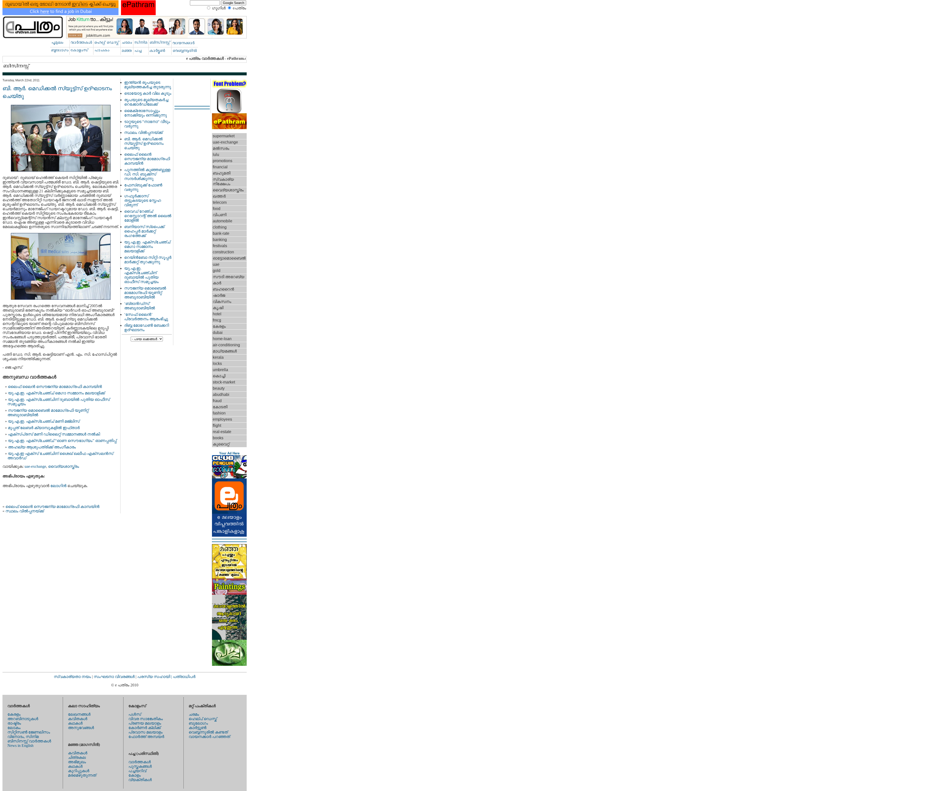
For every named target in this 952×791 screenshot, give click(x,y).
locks (217, 363)
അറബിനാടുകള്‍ (22, 719)
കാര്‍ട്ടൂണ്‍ (197, 728)
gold (216, 270)
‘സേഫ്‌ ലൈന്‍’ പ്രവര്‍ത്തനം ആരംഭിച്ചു (146, 316)
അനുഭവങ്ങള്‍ (81, 728)
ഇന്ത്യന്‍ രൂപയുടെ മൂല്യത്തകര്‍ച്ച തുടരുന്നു (147, 84)
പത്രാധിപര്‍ (184, 676)
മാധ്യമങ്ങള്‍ (225, 351)
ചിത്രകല (77, 757)
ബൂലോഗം (198, 723)
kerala (218, 357)
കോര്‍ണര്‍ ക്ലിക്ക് (144, 728)
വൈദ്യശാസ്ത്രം (63, 466)
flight (217, 425)
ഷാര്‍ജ (219, 295)
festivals (220, 246)
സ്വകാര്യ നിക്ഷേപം (223, 181)
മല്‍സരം (221, 148)
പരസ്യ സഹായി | (155, 676)
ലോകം (14, 728)
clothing (220, 227)
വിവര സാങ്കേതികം (145, 719)
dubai (218, 332)
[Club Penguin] (229, 477)
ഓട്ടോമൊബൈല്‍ (229, 258)
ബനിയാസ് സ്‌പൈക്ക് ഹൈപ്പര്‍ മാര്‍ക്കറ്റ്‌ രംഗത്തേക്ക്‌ (144, 231)
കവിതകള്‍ (77, 719)
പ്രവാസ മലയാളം (145, 732)
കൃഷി (218, 308)
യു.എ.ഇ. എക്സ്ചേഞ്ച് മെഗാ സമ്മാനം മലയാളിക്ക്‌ (56, 393)
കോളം (134, 775)
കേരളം (219, 326)
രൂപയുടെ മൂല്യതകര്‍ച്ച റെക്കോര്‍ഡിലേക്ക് (146, 102)
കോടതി (220, 407)
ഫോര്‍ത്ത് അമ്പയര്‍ (146, 736)
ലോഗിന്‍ (58, 486)
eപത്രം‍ (239, 8)
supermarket (224, 136)
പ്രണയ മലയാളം (144, 723)
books (218, 438)
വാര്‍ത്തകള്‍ (139, 762)
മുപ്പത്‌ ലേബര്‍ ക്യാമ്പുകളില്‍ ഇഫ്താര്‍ (44, 428)
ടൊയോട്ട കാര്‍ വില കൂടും (147, 93)
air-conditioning (226, 345)
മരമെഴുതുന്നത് (82, 775)
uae (216, 264)
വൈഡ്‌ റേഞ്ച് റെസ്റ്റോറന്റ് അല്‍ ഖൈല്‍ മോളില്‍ (147, 215)
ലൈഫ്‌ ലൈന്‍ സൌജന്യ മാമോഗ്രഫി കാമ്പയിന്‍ (55, 386)
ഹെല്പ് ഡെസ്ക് (203, 719)
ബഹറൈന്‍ (223, 289)
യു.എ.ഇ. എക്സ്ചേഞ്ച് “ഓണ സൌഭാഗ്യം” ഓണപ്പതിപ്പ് (62, 441)
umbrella (220, 370)
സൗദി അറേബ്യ (228, 277)
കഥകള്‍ (75, 723)
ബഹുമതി (221, 173)
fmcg (217, 320)
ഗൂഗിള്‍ (219, 8)
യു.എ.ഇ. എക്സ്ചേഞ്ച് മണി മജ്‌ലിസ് (44, 421)
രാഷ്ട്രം (14, 723)
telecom (220, 202)
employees (222, 419)
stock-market (224, 382)
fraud (217, 401)
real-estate (222, 432)
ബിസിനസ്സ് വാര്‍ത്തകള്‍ (29, 741)
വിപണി (219, 215)
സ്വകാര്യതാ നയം (72, 676)
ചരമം (194, 714)
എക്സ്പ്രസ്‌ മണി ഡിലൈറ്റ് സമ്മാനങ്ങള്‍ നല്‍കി (54, 434)
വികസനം (222, 301)
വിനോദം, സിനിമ (23, 736)
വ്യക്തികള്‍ (140, 780)
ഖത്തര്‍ (219, 196)
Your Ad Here (229, 453)
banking (220, 239)
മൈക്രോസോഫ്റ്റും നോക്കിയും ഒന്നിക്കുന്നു (145, 113)
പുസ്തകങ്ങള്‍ (140, 766)
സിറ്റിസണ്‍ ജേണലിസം (28, 732)
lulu (216, 154)
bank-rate (221, 233)
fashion (219, 413)
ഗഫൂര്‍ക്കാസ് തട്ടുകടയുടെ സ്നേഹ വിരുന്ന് (142, 200)
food (216, 208)
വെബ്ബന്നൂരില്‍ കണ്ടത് (208, 732)
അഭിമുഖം (77, 762)
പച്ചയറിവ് (137, 771)
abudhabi (221, 394)
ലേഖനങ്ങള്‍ (79, 714)
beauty (219, 388)
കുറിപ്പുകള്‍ (78, 771)
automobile (222, 221)
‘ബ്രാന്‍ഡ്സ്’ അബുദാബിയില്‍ (139, 305)
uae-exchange (35, 466)
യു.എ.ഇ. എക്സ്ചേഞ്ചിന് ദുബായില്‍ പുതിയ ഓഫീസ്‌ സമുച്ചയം (141, 275)
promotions (222, 161)
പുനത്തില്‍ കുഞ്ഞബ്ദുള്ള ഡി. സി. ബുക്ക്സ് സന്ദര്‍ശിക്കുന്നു (147, 174)
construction (223, 252)
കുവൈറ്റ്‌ (221, 444)
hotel (217, 314)
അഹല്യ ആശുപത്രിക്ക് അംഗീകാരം (42, 447)
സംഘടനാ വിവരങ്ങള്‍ (115, 676)
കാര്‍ (217, 283)
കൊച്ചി (219, 376)
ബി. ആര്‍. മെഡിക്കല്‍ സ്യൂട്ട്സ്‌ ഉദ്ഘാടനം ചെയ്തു (144, 143)
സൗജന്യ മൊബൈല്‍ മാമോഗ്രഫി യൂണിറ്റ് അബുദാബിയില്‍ (145, 292)
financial (220, 167)
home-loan (222, 339)
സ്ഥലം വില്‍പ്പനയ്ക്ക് (24, 511)
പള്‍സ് (134, 714)
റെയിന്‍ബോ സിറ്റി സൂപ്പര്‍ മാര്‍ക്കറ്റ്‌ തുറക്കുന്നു (147, 259)
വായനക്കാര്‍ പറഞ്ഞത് (209, 736)
